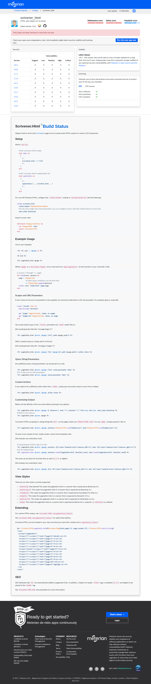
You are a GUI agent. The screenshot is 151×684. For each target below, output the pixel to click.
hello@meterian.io (124, 668)
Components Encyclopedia (71, 653)
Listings (35, 10)
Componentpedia (20, 10)
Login (117, 621)
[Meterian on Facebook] (97, 669)
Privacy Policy (59, 653)
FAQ (68, 657)
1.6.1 (16, 83)
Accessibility (60, 657)
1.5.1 (16, 92)
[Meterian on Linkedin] (102, 669)
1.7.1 (16, 74)
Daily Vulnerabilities (74, 648)
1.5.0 (16, 97)
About (58, 639)
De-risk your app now (126, 40)
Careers (59, 642)
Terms (58, 648)
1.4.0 (16, 106)
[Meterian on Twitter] (91, 669)
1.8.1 (16, 65)
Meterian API (71, 645)
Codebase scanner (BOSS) (21, 640)
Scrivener (39, 133)
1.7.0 (16, 79)
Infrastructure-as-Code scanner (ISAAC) (23, 651)
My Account (71, 639)
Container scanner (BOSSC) (21, 645)
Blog (57, 645)
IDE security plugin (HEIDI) (21, 662)
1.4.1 (16, 101)
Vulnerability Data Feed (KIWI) (23, 657)
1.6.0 (16, 88)
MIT (80, 86)
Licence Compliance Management (42, 645)
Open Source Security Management (43, 640)
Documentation (72, 642)
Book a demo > (117, 615)
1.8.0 (16, 69)
